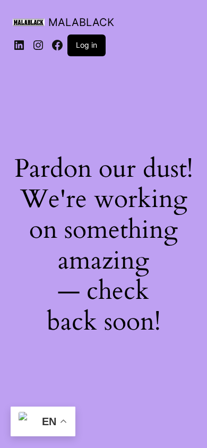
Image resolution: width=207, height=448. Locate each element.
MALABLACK (81, 22)
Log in (86, 44)
